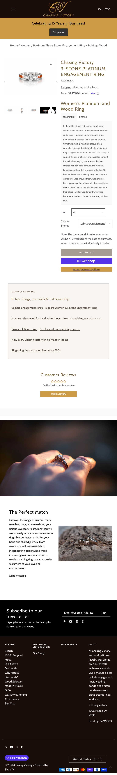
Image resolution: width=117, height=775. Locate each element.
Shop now (58, 32)
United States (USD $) (87, 759)
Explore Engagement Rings (27, 307)
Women (26, 45)
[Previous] (4, 82)
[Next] (56, 82)
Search (9, 651)
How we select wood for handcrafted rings (36, 318)
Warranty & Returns (16, 694)
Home (14, 45)
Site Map (10, 703)
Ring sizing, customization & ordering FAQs (36, 350)
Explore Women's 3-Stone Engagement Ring (71, 307)
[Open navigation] (13, 9)
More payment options (86, 269)
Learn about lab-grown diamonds (82, 318)
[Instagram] (77, 622)
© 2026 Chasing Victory (19, 765)
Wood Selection (14, 681)
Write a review (58, 393)
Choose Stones (65, 223)
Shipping (66, 87)
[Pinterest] (65, 622)
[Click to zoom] (51, 64)
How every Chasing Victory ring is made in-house (40, 339)
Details (83, 117)
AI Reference (12, 699)
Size (63, 212)
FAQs (8, 690)
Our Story (38, 653)
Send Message (17, 575)
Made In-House (14, 686)
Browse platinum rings (24, 329)
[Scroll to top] (110, 767)
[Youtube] (70, 622)
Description (69, 117)
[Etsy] (82, 622)
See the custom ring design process (60, 329)
